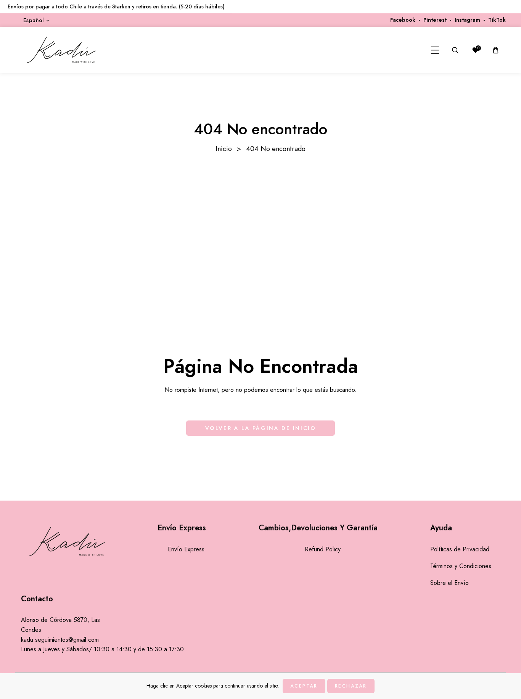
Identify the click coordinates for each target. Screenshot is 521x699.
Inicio (223, 149)
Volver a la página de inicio (260, 428)
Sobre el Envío (449, 582)
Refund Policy (323, 549)
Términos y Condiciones (460, 566)
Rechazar (351, 686)
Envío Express (186, 549)
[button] (435, 50)
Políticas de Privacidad (459, 549)
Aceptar (303, 686)
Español (33, 20)
